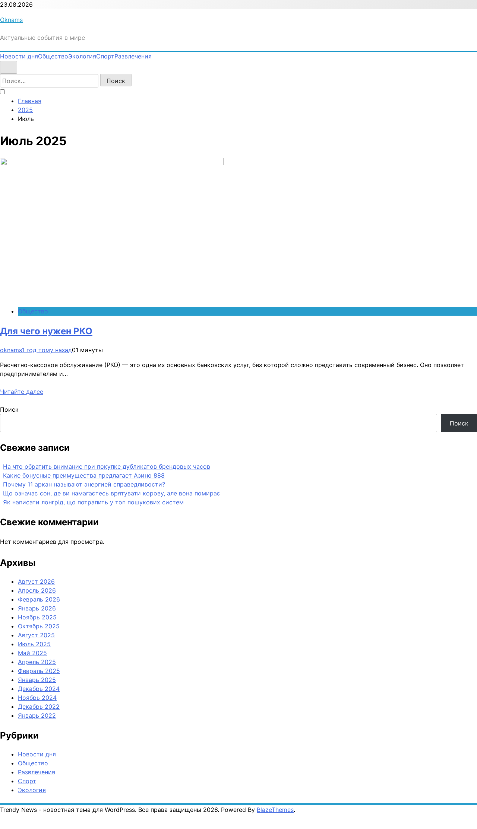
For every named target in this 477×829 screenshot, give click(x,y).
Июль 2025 (34, 644)
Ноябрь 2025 (37, 617)
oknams (11, 350)
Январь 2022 (37, 715)
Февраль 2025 (39, 671)
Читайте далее (21, 391)
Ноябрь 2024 (37, 697)
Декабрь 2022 (39, 706)
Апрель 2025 (37, 662)
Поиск (9, 409)
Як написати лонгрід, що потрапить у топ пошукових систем (93, 502)
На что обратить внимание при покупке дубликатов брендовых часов (106, 466)
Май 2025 (32, 653)
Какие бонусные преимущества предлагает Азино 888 (84, 475)
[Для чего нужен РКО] (112, 163)
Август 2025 (36, 635)
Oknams (11, 19)
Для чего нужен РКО (46, 331)
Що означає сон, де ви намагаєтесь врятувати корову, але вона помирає (111, 493)
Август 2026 (36, 581)
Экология (82, 56)
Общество (53, 56)
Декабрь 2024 (39, 688)
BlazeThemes (275, 809)
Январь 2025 (37, 679)
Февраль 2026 (39, 599)
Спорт (105, 56)
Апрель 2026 (37, 590)
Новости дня (19, 56)
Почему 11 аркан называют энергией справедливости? (84, 484)
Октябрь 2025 (39, 626)
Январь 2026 (37, 608)
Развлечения (133, 56)
